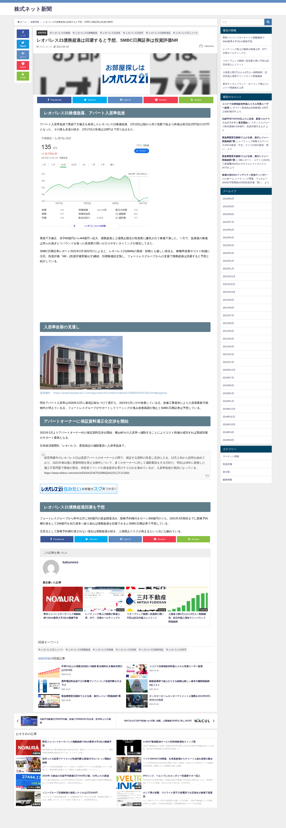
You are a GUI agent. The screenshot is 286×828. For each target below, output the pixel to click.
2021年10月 (229, 292)
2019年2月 (228, 393)
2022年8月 (228, 214)
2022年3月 (228, 253)
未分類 (226, 472)
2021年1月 (228, 362)
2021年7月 (228, 315)
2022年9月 (228, 206)
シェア (23, 36)
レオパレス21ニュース (187, 33)
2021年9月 (228, 300)
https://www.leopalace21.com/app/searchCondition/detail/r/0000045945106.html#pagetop (110, 393)
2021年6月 (228, 323)
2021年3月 (228, 346)
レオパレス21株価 (61, 33)
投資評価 (227, 464)
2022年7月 (228, 222)
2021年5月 (228, 331)
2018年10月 (229, 424)
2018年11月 (229, 416)
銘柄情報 (42, 33)
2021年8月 (228, 307)
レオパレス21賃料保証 (159, 33)
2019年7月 (228, 377)
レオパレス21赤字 (134, 33)
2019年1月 (228, 401)
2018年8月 (228, 440)
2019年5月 (228, 385)
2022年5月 (228, 237)
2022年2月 (228, 261)
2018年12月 (229, 409)
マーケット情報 (231, 456)
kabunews (209, 46)
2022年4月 (228, 245)
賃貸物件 (45, 393)
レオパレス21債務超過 (86, 33)
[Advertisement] (82, 291)
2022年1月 (228, 268)
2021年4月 (228, 339)
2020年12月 (229, 370)
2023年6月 (228, 198)
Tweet (23, 46)
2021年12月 (229, 276)
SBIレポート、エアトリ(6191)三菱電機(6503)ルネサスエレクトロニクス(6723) (246, 164)
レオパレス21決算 (111, 33)
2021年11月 (229, 284)
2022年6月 (228, 230)
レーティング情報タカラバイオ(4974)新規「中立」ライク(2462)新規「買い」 (245, 145)
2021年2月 (228, 354)
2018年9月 (228, 432)
